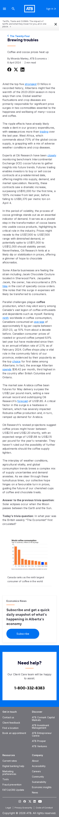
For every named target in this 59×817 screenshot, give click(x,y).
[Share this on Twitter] (15, 69)
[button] (4, 8)
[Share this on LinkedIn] (22, 69)
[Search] (13, 8)
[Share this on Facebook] (9, 69)
